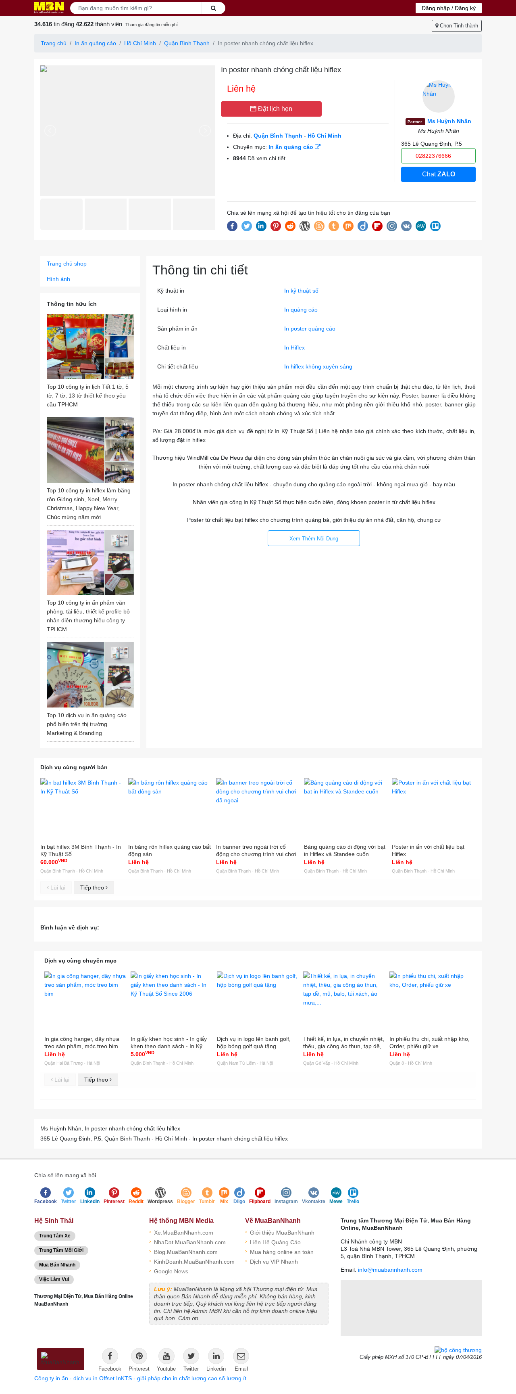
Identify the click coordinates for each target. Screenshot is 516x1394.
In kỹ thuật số (301, 290)
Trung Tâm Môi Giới (61, 1250)
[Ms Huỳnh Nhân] (438, 96)
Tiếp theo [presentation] (93, 887)
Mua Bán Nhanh (57, 1265)
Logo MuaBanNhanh (49, 7)
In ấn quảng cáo (95, 43)
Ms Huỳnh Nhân (439, 121)
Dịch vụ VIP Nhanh (271, 1261)
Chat (438, 174)
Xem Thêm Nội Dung (313, 539)
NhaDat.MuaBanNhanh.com (187, 1241)
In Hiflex (294, 347)
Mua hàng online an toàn (279, 1251)
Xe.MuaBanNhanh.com (181, 1232)
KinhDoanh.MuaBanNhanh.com (191, 1261)
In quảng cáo (301, 309)
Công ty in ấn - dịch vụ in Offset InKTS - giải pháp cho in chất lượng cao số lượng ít (140, 1378)
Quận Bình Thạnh (187, 43)
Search (213, 8)
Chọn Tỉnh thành (458, 26)
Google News (168, 1271)
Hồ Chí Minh (140, 43)
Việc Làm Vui (54, 1279)
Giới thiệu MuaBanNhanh (279, 1232)
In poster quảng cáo (309, 328)
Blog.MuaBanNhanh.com (183, 1251)
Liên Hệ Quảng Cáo (273, 1241)
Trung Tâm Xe (55, 1236)
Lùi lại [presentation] (57, 887)
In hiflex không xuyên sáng (318, 366)
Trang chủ (54, 43)
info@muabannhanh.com (390, 1269)
